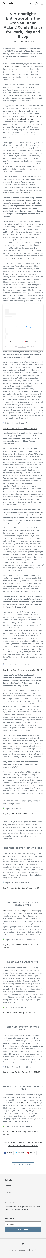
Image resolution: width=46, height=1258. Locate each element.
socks (11, 119)
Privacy (8, 1192)
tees (4, 119)
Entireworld (30, 119)
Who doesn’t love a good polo (15, 911)
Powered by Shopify (29, 1250)
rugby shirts (24, 1103)
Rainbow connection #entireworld (23, 342)
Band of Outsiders (12, 66)
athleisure (34, 116)
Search (8, 1186)
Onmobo (18, 1250)
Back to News (24, 1165)
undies (21, 119)
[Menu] (41, 3)
